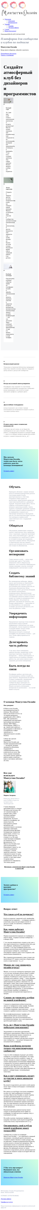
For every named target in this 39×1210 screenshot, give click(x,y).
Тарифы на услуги (7, 1202)
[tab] (19, 914)
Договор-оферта (6, 1199)
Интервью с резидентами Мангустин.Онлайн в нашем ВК (19, 867)
